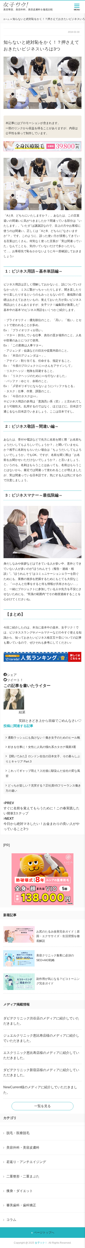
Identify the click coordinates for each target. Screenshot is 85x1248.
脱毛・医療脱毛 (18, 1133)
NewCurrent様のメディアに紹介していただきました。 (40, 1089)
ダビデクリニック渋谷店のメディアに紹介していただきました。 (41, 1021)
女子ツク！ (41, 1242)
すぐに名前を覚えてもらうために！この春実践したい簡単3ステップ (41, 808)
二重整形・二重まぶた (22, 1176)
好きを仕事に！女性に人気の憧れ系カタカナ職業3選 (42, 747)
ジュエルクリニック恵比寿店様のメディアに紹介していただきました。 (41, 1038)
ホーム (6, 19)
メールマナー (44, 632)
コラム (11, 1219)
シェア (12, 675)
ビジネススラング (20, 632)
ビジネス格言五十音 (48, 637)
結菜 (22, 712)
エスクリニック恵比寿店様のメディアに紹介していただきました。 (41, 1055)
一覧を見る (42, 1106)
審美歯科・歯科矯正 (21, 1205)
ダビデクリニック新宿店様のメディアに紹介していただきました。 (41, 1072)
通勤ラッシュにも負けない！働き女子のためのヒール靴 (44, 737)
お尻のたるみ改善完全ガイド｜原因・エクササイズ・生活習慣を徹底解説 (58, 936)
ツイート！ (15, 680)
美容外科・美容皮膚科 (22, 1147)
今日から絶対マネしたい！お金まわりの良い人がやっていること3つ (41, 824)
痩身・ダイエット (19, 1191)
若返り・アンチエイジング (26, 1162)
